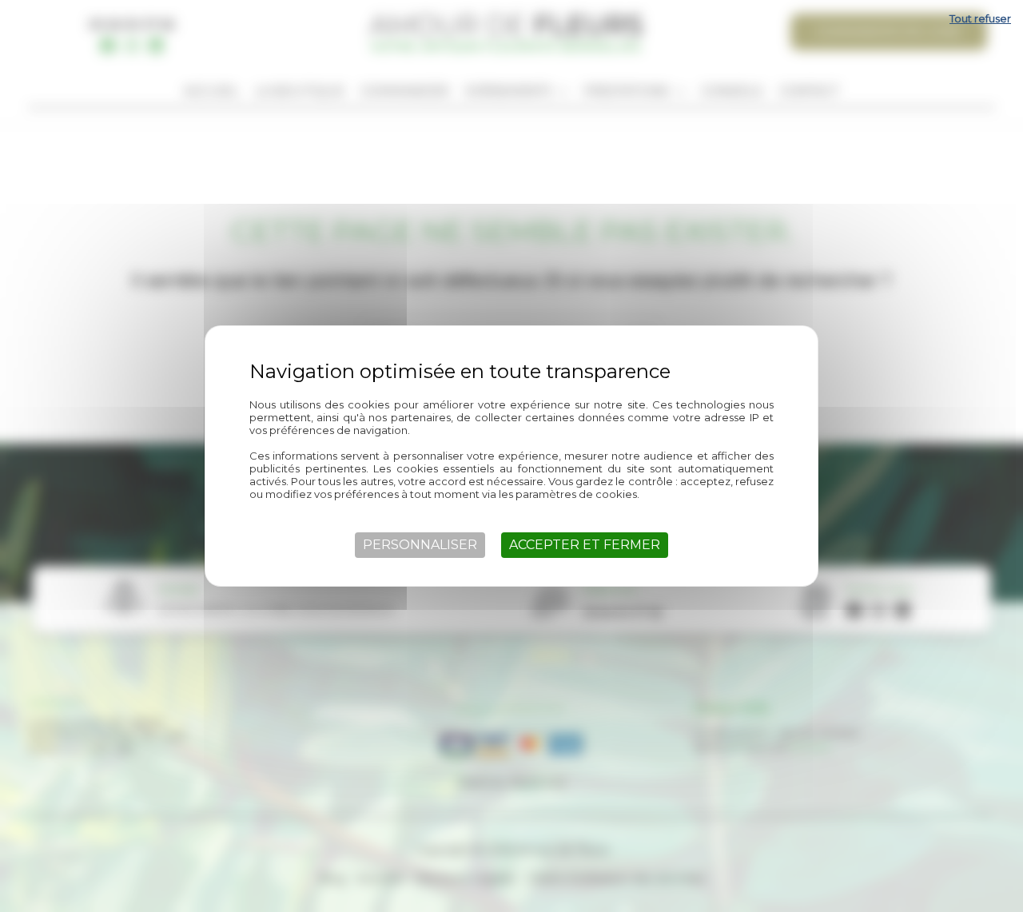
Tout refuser (980, 18)
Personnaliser (420, 544)
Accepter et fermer (584, 544)
